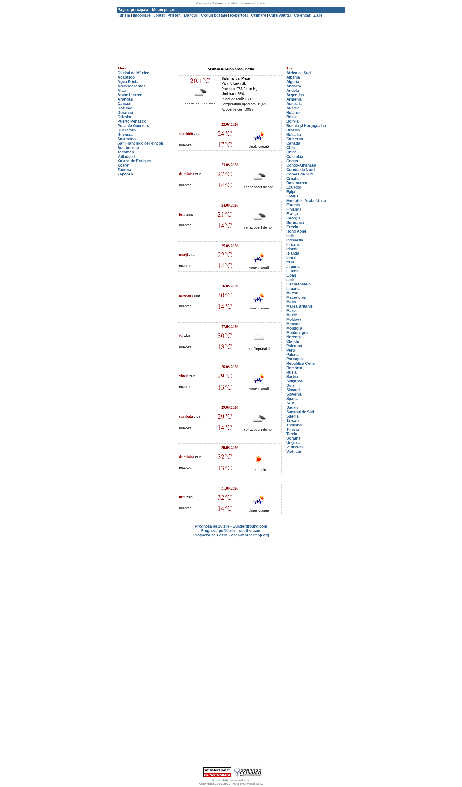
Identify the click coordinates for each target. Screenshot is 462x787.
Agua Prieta (128, 82)
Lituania (293, 288)
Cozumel (125, 108)
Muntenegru (297, 332)
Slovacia (294, 390)
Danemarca (296, 183)
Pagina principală (133, 10)
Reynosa (126, 134)
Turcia (291, 434)
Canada (293, 143)
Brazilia (293, 130)
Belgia (292, 117)
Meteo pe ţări (163, 10)
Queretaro (127, 130)
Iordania (293, 244)
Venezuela (295, 447)
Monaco (293, 324)
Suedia (292, 416)
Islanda (292, 253)
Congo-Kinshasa (301, 165)
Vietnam (293, 451)
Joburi (159, 15)
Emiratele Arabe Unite (306, 200)
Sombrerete (128, 148)
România (294, 368)
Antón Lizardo (130, 95)
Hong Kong (296, 231)
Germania (295, 222)
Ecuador (293, 187)
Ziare (317, 15)
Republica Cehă (300, 363)
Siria (290, 385)
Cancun (124, 104)
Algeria (292, 82)
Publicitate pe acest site (231, 780)
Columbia (294, 156)
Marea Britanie (299, 306)
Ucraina (293, 438)
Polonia (293, 354)
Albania (293, 77)
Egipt (290, 192)
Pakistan (294, 346)
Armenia (294, 99)
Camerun (294, 139)
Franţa (292, 214)
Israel (291, 258)
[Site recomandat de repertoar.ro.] (217, 775)
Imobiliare (142, 15)
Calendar (302, 15)
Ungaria (293, 443)
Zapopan (125, 174)
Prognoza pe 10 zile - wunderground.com (231, 526)
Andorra (293, 86)
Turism (124, 15)
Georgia (293, 218)
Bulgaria (293, 134)
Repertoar (239, 15)
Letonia (293, 271)
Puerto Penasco (132, 121)
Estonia (293, 205)
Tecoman (126, 152)
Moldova (293, 319)
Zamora (124, 170)
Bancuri (191, 15)
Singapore (295, 381)
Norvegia (294, 337)
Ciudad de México (133, 73)
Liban (291, 275)
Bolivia (292, 121)
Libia (290, 280)
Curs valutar (280, 15)
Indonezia (294, 240)
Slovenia (294, 394)
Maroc (292, 310)
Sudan (292, 407)
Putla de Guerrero (133, 126)
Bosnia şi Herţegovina (306, 126)
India (290, 236)
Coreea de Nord (300, 170)
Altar (122, 90)
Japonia (293, 266)
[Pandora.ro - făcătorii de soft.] (248, 775)
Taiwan (292, 420)
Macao (292, 293)
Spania (292, 398)
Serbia (292, 376)
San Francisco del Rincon (140, 143)
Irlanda (292, 249)
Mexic (291, 315)
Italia (290, 262)
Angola (292, 90)
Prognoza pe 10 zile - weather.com (231, 531)
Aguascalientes (132, 86)
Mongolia (294, 328)
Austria (293, 108)
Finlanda (293, 209)
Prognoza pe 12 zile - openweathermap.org (231, 535)
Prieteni (174, 15)
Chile (290, 148)
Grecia (292, 227)
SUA (290, 403)
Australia (294, 104)
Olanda (292, 341)
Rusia (291, 372)
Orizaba (124, 117)
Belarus (293, 112)
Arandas (125, 99)
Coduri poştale (214, 15)
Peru (290, 350)
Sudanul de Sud (300, 412)
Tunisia (292, 429)
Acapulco (126, 77)
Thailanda (295, 425)
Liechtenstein (298, 284)
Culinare (258, 15)
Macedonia (296, 297)
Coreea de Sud (299, 174)
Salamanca (128, 139)
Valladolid (126, 156)
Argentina (295, 95)
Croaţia (293, 178)
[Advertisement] (231, 20)
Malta (291, 302)
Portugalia (295, 359)
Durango (125, 112)
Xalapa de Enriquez (135, 161)
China (291, 152)
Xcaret (123, 165)
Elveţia (292, 196)
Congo (292, 161)
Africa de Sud (298, 73)
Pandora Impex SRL (247, 783)
